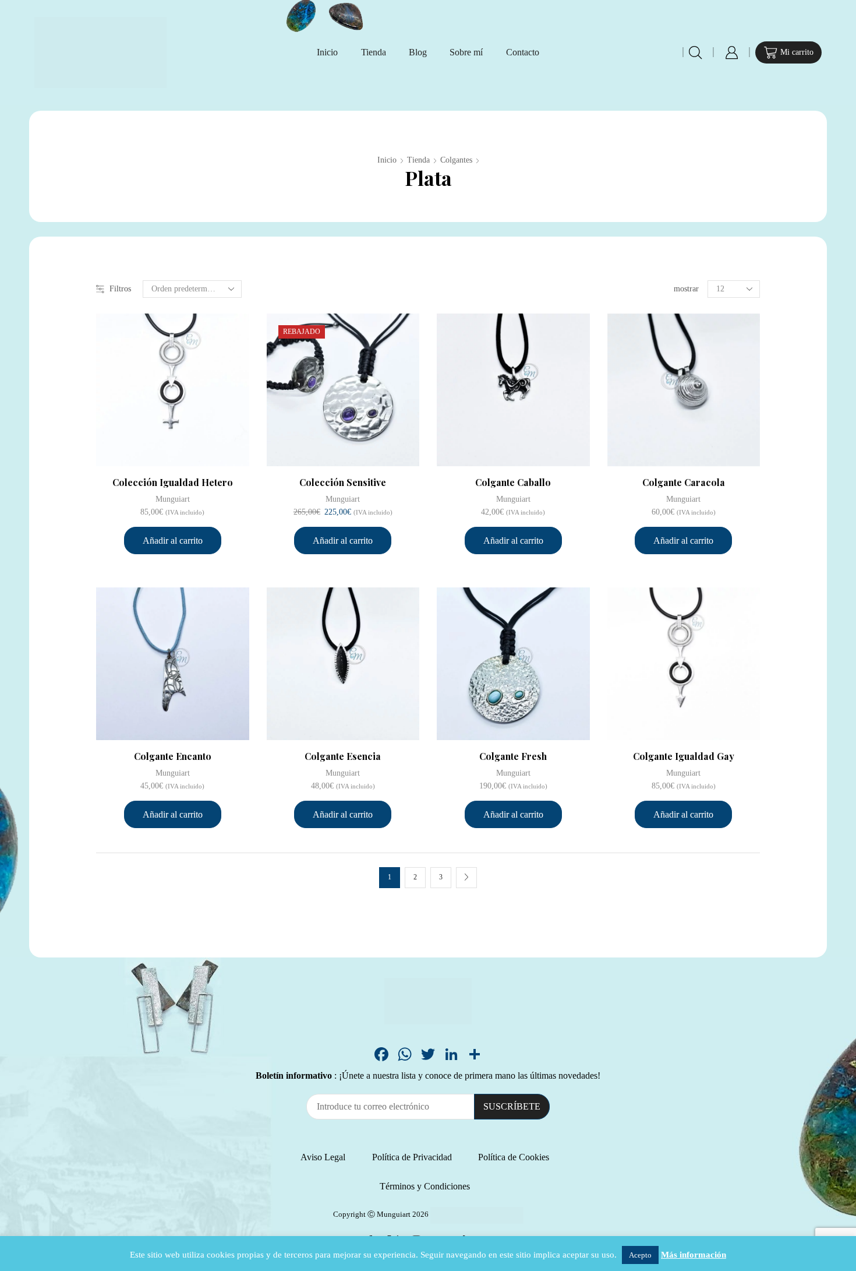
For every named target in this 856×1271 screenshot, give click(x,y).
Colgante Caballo (513, 482)
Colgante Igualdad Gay (683, 756)
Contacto (522, 52)
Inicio (327, 52)
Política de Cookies (513, 1157)
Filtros (120, 288)
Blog (418, 52)
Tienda (373, 52)
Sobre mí (466, 52)
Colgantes (456, 160)
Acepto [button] (640, 1255)
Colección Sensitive (342, 482)
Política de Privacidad (412, 1157)
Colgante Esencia (343, 756)
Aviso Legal (322, 1157)
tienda (418, 160)
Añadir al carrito (173, 540)
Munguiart (172, 499)
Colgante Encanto (172, 756)
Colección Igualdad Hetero (172, 482)
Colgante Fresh (513, 756)
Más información (693, 1254)
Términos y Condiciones (425, 1186)
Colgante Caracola (683, 482)
